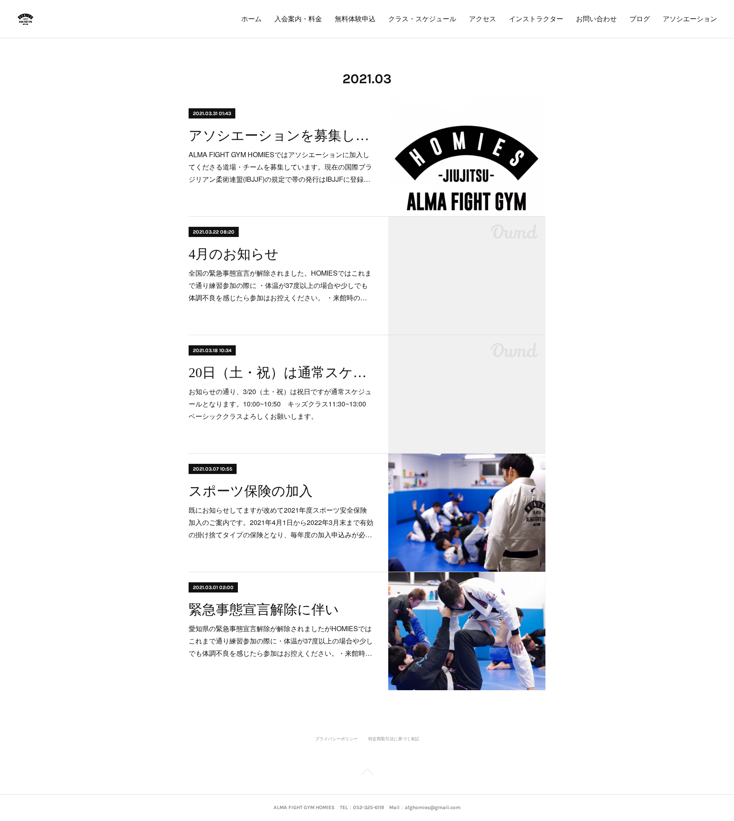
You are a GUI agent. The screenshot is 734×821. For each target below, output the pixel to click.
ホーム (251, 19)
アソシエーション (690, 19)
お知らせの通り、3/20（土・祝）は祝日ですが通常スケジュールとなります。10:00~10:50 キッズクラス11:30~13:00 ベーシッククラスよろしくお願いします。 (281, 404)
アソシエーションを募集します (281, 135)
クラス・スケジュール (422, 19)
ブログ (640, 19)
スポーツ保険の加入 (251, 491)
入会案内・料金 (298, 19)
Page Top (367, 773)
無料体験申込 (355, 19)
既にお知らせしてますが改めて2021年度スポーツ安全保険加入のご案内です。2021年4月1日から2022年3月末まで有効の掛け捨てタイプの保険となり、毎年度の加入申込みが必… (281, 522)
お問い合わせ (596, 19)
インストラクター (536, 19)
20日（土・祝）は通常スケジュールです (281, 372)
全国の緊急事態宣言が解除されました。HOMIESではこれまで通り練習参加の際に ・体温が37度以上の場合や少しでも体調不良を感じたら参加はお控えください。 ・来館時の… (280, 285)
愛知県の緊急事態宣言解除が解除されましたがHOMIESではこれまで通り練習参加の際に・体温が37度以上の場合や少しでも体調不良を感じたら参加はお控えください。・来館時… (281, 641)
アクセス (482, 19)
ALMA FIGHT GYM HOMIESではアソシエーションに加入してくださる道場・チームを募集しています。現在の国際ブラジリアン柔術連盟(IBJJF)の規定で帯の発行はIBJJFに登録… (280, 167)
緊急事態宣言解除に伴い (264, 609)
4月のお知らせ (234, 254)
